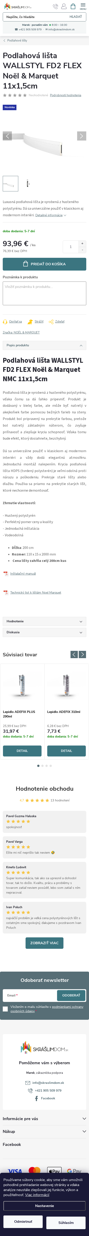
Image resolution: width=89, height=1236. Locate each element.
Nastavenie (44, 1205)
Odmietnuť (23, 1221)
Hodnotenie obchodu (44, 789)
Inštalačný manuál (23, 573)
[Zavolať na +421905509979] (55, 6)
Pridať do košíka (48, 264)
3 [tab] (46, 766)
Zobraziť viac (44, 943)
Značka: (21, 333)
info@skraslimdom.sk (48, 1083)
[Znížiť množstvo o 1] (82, 250)
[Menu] (83, 6)
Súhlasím (66, 1222)
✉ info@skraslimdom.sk (60, 29)
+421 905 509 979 (48, 1090)
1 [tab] (38, 766)
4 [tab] (51, 766)
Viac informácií (37, 1194)
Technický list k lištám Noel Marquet (35, 592)
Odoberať (71, 995)
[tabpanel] (22, 711)
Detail (22, 751)
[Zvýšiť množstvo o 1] (82, 244)
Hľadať (76, 17)
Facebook (48, 1098)
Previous (74, 654)
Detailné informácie (49, 215)
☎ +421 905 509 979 (28, 29)
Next (82, 654)
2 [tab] (42, 766)
